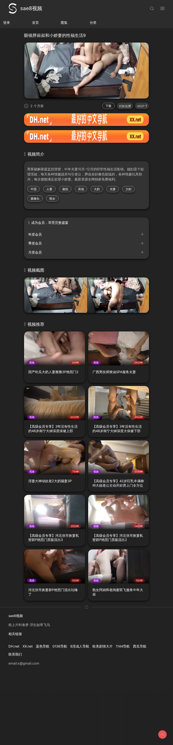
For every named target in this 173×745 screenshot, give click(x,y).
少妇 (128, 189)
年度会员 (35, 234)
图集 (64, 22)
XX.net (28, 646)
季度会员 (35, 243)
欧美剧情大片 (102, 646)
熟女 (52, 198)
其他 (81, 189)
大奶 (97, 189)
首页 (35, 22)
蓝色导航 (42, 646)
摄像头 (35, 198)
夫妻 (113, 189)
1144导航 (123, 646)
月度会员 (35, 252)
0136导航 (60, 646)
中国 (33, 189)
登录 (6, 22)
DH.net (13, 646)
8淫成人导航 (79, 646)
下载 (108, 106)
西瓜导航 (139, 646)
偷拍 (65, 189)
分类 (93, 22)
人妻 (49, 189)
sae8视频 (31, 8)
